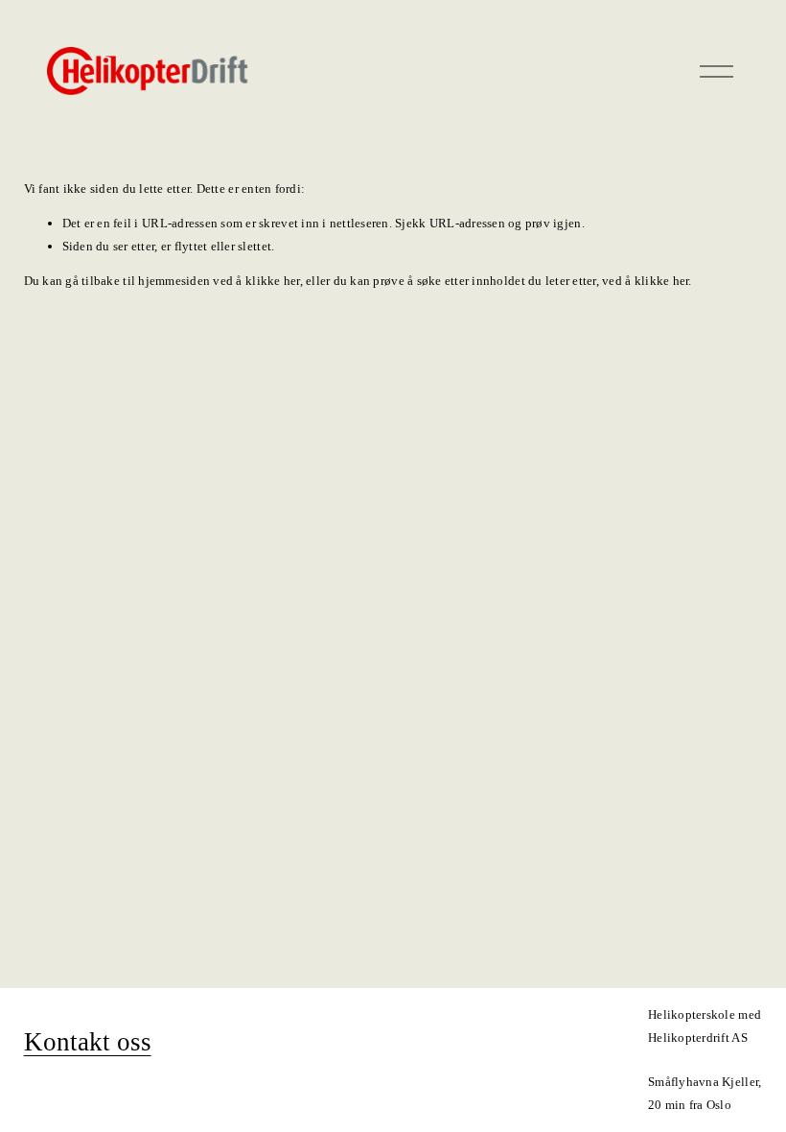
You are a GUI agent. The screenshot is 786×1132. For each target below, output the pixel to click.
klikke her (272, 280)
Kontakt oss (87, 1041)
